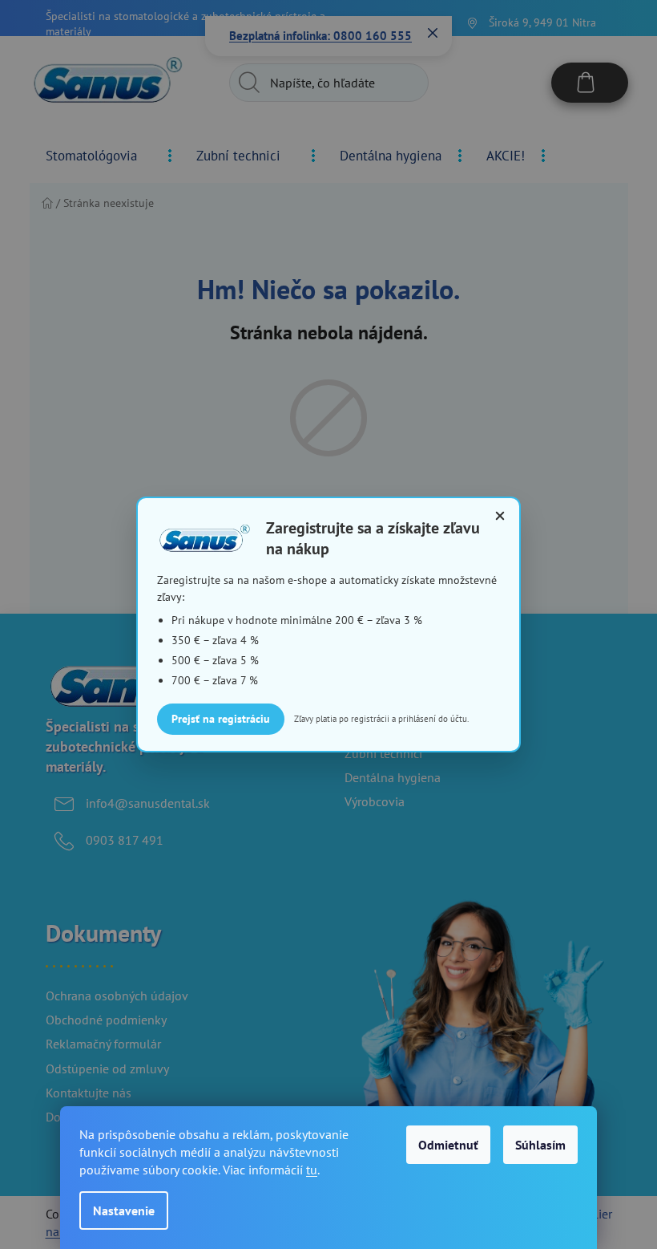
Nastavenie (124, 1210)
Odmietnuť (448, 1145)
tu (311, 1170)
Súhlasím (540, 1145)
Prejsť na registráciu (220, 719)
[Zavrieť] (500, 516)
